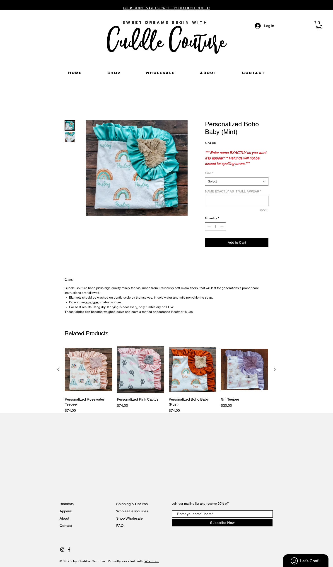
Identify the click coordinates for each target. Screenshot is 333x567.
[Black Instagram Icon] (62, 555)
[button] (319, 25)
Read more (213, 169)
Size (209, 178)
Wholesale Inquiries (132, 516)
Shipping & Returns (132, 509)
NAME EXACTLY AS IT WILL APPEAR (233, 197)
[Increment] (222, 232)
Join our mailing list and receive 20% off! (200, 509)
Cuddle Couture (166, 40)
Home (69, 104)
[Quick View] (88, 375)
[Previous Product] (58, 374)
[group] (167, 385)
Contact (66, 531)
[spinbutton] (215, 232)
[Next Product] (275, 374)
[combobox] (236, 187)
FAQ (119, 531)
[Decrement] (208, 232)
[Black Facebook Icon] (69, 555)
